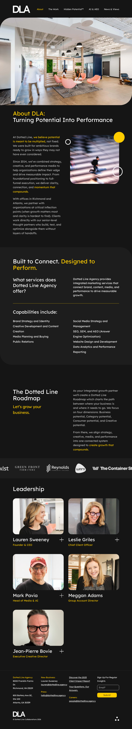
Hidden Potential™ (74, 9)
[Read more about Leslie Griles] (117, 540)
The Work (53, 9)
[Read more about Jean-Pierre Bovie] (62, 651)
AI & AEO (94, 9)
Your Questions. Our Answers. (79, 688)
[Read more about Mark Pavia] (62, 595)
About (40, 9)
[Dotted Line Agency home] (21, 9)
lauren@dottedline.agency (54, 684)
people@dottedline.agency (82, 701)
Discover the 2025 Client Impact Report (79, 679)
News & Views (111, 9)
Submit (107, 695)
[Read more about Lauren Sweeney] (62, 540)
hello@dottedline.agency (53, 695)
